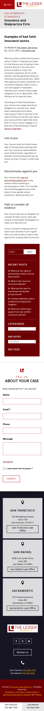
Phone (6, 424)
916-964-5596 (28, 673)
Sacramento (22, 590)
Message (8, 438)
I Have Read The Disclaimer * (19, 468)
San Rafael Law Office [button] (22, 569)
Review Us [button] (22, 652)
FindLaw (38, 694)
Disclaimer (8, 461)
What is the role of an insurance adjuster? (19, 282)
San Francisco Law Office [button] (22, 529)
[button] (7, 5)
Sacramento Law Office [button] (22, 608)
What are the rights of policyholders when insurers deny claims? (21, 274)
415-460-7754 (29, 670)
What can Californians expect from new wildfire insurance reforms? (19, 312)
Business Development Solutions (17, 694)
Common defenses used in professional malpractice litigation (21, 301)
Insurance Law (28, 50)
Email (7, 409)
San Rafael (22, 552)
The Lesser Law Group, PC (20, 687)
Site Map (20, 692)
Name (6, 394)
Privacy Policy (32, 692)
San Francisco (22, 510)
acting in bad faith (12, 128)
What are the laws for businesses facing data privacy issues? (19, 291)
